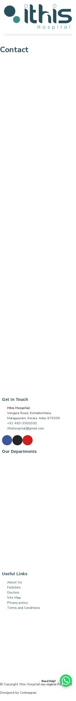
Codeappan (28, 692)
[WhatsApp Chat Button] (66, 680)
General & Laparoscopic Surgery (28, 549)
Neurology (12, 505)
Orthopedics (13, 534)
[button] (38, 35)
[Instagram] (17, 440)
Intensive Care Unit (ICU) (23, 498)
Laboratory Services (19, 461)
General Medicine (17, 527)
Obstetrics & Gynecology (23, 564)
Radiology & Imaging (20, 490)
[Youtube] (27, 440)
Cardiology (12, 512)
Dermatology (14, 476)
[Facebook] (7, 440)
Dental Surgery (16, 542)
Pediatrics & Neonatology (23, 556)
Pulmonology (14, 468)
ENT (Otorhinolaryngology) (25, 520)
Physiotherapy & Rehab (22, 483)
